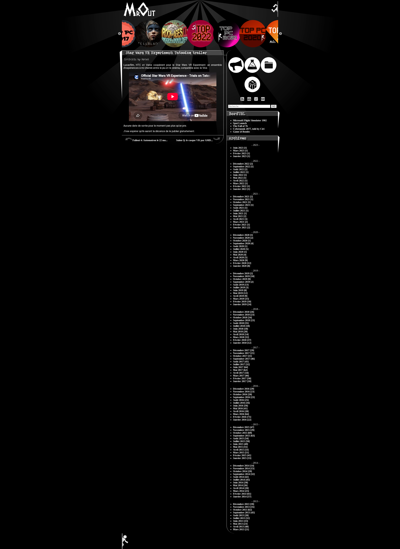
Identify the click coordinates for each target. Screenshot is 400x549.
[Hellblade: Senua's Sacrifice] (148, 33)
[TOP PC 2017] (122, 33)
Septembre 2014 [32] (244, 474)
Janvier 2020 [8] (241, 266)
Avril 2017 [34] (241, 372)
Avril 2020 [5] (240, 257)
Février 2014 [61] (242, 493)
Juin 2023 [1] (240, 147)
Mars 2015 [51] (241, 452)
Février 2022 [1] (241, 186)
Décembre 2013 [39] (243, 504)
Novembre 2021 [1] (243, 199)
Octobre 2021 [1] (242, 202)
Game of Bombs (241, 131)
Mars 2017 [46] (241, 375)
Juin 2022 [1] (240, 175)
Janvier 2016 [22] (242, 419)
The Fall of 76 (240, 126)
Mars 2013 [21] (241, 529)
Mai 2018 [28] (240, 331)
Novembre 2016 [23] (243, 391)
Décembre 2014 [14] (243, 465)
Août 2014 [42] (241, 477)
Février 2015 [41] (242, 455)
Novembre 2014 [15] (243, 468)
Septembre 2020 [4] (243, 243)
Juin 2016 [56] (240, 405)
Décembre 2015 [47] (243, 427)
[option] (200, 33)
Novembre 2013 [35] (243, 507)
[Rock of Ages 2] (174, 33)
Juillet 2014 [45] (241, 479)
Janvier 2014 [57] (242, 496)
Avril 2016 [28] (241, 411)
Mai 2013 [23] (240, 523)
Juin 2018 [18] (240, 328)
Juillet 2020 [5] (240, 249)
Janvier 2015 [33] (242, 458)
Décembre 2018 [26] (243, 312)
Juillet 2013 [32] (241, 518)
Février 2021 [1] (241, 224)
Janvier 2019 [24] (242, 304)
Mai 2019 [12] (240, 293)
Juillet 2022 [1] (240, 172)
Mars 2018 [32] (241, 337)
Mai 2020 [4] (239, 254)
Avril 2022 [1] (240, 180)
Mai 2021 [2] (239, 216)
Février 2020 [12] (242, 263)
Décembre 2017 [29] (243, 350)
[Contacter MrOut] (250, 99)
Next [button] (280, 33)
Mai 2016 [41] (240, 408)
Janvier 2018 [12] (242, 342)
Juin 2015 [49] (240, 444)
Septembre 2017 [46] (244, 358)
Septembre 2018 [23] (244, 320)
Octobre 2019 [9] (242, 279)
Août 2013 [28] (241, 515)
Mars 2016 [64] (241, 414)
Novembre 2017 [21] (243, 353)
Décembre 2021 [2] (243, 196)
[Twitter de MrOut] (256, 99)
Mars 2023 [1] (240, 150)
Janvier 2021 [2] (241, 227)
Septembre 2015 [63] (244, 435)
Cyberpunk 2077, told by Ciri (248, 129)
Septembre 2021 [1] (243, 205)
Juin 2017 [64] (240, 367)
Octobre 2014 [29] (242, 471)
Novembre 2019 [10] (243, 276)
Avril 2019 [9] (240, 296)
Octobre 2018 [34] (242, 317)
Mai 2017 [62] (240, 370)
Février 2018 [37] (242, 340)
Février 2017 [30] (242, 378)
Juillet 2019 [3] (240, 287)
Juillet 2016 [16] (241, 402)
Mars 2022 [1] (240, 183)
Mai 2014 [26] (240, 485)
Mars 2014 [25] (241, 491)
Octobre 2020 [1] (242, 240)
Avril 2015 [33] (241, 449)
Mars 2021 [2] (240, 222)
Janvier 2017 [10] (242, 381)
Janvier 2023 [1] (241, 156)
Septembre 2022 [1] (243, 166)
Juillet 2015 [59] (241, 441)
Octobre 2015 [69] (242, 432)
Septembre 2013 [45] (244, 512)
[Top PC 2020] (252, 33)
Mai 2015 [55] (240, 447)
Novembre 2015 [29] (243, 430)
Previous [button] (119, 33)
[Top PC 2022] (200, 33)
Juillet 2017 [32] (241, 364)
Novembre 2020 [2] (243, 237)
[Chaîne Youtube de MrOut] (264, 99)
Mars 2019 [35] (241, 298)
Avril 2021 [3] (240, 219)
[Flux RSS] (242, 99)
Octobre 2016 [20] (242, 394)
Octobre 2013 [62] (242, 509)
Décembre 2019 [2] (243, 273)
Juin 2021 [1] (240, 213)
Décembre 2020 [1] (243, 235)
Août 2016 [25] (241, 400)
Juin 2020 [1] (240, 252)
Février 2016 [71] (242, 417)
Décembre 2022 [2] (243, 163)
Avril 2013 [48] (241, 526)
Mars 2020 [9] (240, 260)
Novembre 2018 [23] (243, 314)
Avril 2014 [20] (241, 488)
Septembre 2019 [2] (243, 282)
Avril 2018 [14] (241, 334)
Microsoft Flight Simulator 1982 (250, 120)
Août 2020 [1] (240, 246)
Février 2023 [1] (241, 153)
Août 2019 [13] (241, 284)
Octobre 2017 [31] (242, 356)
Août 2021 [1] (240, 207)
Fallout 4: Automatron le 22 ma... (150, 140)
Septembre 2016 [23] (244, 397)
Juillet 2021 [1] (240, 210)
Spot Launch (240, 123)
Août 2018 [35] (241, 323)
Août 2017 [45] (241, 361)
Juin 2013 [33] (240, 521)
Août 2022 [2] (240, 169)
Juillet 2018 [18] (241, 326)
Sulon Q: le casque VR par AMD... (194, 140)
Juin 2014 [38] (240, 482)
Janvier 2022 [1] (241, 189)
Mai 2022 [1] (239, 177)
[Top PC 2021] (226, 33)
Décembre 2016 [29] (243, 388)
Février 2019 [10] (242, 301)
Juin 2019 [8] (240, 290)
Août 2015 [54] (241, 438)
